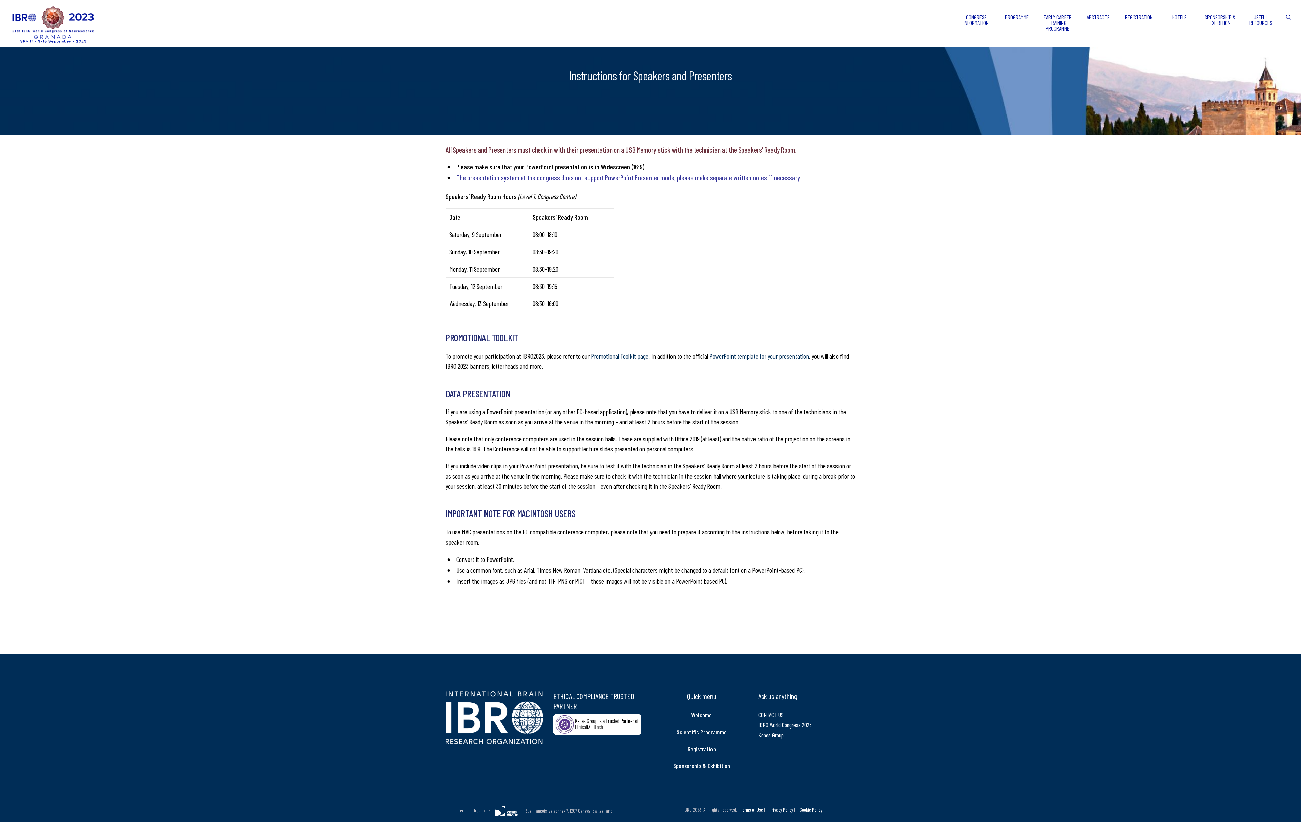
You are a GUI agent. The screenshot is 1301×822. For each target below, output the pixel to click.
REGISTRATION (1139, 17)
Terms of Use (752, 810)
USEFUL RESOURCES (1260, 20)
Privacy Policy (781, 810)
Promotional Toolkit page (619, 356)
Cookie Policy (811, 810)
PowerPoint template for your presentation (759, 356)
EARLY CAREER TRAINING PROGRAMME (1058, 23)
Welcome (701, 715)
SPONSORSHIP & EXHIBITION (1220, 20)
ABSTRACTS (1098, 17)
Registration (702, 749)
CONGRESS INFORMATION (976, 20)
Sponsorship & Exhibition (701, 766)
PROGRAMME (1017, 17)
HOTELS (1179, 17)
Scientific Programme (702, 732)
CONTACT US (771, 714)
